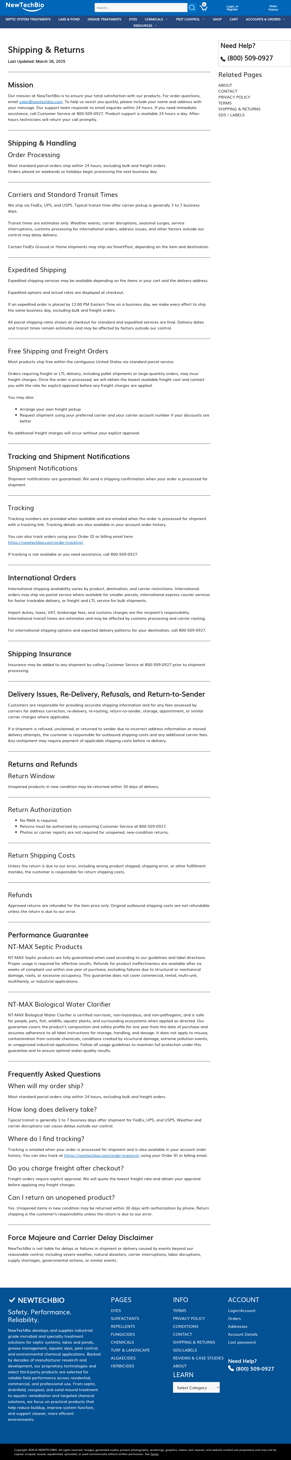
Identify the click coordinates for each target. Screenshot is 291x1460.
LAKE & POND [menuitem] (69, 19)
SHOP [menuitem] (217, 19)
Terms (154, 1454)
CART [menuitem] (234, 19)
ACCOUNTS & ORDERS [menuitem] (263, 19)
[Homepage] (25, 7)
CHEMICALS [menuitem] (154, 19)
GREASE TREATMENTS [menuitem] (104, 19)
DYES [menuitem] (133, 19)
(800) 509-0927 (255, 1368)
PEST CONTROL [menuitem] (188, 19)
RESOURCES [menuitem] (143, 25)
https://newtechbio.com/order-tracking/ (45, 542)
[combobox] (141, 7)
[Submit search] (192, 7)
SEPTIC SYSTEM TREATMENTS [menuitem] (28, 19)
